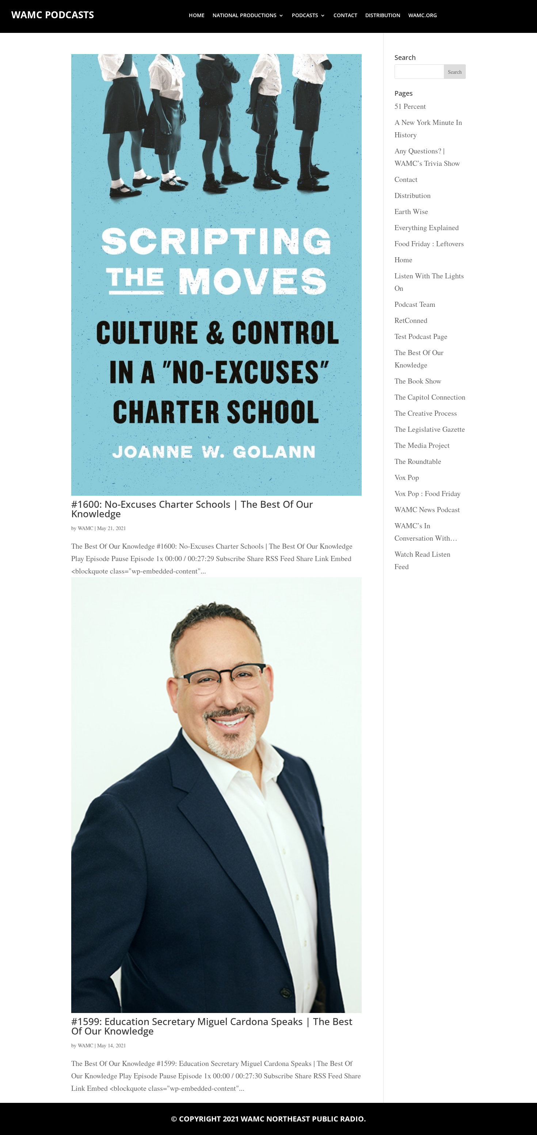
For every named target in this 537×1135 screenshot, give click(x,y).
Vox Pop (407, 477)
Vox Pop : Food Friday (428, 493)
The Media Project (422, 445)
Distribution (382, 16)
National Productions (245, 16)
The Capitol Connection (430, 397)
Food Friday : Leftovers (429, 243)
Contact (345, 16)
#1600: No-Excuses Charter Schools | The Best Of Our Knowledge (192, 509)
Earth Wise (411, 211)
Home (197, 16)
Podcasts (305, 16)
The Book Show (418, 381)
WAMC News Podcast (427, 509)
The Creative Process (426, 413)
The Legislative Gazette (430, 429)
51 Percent (410, 106)
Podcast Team (415, 304)
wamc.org (422, 16)
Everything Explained (427, 227)
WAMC (85, 528)
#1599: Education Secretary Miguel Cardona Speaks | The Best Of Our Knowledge (212, 1026)
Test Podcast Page (421, 336)
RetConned (411, 320)
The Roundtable (418, 461)
